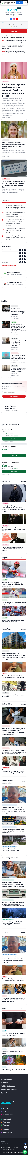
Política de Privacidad (9, 1089)
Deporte (14, 322)
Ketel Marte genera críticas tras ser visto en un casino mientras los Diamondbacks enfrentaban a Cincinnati (15, 222)
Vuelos (15, 24)
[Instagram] (14, 19)
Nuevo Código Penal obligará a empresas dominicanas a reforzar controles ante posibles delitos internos (13, 731)
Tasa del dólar (7, 24)
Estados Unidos (8, 1115)
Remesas (14, 26)
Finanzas (6, 1122)
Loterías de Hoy (7, 246)
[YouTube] (17, 19)
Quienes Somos (6, 1079)
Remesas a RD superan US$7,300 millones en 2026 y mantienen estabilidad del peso (12, 923)
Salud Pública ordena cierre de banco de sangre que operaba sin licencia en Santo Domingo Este (13, 47)
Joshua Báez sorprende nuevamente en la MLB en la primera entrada (12, 584)
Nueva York (6, 140)
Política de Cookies (8, 1086)
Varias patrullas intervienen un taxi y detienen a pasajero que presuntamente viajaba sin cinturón (15, 214)
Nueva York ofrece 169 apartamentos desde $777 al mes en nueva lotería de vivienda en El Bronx (14, 656)
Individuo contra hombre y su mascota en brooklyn (13, 695)
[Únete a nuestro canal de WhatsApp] (25, 1152)
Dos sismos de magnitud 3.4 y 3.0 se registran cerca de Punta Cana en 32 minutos (15, 237)
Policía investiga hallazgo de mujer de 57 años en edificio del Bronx (18, 369)
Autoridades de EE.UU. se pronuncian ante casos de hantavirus (13, 1070)
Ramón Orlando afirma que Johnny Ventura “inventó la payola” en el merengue (13, 548)
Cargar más (5, 378)
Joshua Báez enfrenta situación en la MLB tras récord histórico (13, 620)
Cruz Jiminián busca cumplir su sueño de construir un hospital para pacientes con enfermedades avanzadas (14, 752)
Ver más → (23, 481)
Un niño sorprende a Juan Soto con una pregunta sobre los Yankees (14, 603)
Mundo (4, 673)
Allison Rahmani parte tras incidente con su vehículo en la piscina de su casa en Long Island (14, 41)
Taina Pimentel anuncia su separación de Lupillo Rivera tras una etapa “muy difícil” (13, 529)
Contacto (4, 1093)
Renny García (14, 362)
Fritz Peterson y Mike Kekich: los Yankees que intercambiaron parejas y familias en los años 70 (14, 53)
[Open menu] (2, 13)
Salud (4, 1030)
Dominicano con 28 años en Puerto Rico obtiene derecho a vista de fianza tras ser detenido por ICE (13, 810)
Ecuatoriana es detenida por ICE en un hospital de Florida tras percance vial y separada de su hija (13, 999)
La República (6, 178)
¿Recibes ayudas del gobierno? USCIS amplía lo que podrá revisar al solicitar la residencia (13, 831)
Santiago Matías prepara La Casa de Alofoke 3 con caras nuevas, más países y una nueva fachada (13, 508)
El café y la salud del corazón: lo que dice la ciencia (13, 1034)
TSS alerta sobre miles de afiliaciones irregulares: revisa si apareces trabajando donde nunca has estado (13, 904)
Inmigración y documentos (9, 805)
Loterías (22, 24)
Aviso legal (5, 1083)
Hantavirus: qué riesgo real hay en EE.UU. (12, 1052)
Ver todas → (24, 425)
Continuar (19, 3)
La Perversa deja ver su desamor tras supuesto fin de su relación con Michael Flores (13, 36)
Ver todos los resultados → (9, 265)
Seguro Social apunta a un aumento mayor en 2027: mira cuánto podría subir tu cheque (13, 884)
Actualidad (7, 1109)
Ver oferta (14, 439)
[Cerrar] (25, 3)
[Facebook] (11, 19)
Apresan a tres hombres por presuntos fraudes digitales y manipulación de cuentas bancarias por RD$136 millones (14, 771)
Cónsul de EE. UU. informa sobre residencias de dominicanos (12, 849)
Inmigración (7, 1132)
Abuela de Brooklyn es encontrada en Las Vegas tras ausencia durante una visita (13, 677)
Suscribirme (14, 396)
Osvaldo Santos (14, 316)
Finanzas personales (8, 879)
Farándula (5, 81)
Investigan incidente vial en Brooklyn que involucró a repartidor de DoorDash (15, 230)
